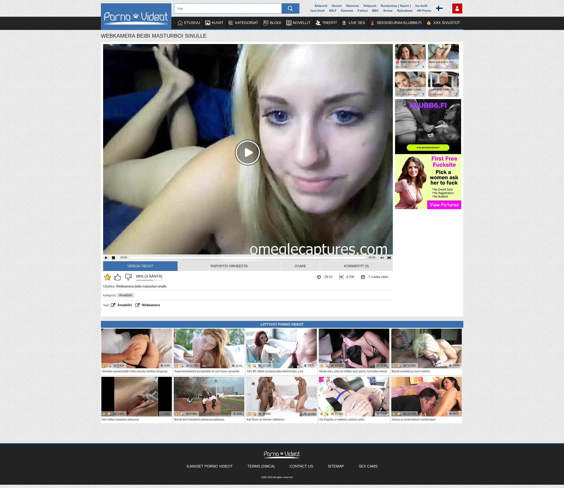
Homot (337, 5)
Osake (300, 266)
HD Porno (424, 10)
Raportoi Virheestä (229, 266)
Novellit (301, 23)
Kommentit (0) (356, 266)
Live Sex (357, 23)
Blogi (275, 23)
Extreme (347, 10)
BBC (375, 10)
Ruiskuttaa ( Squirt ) (396, 5)
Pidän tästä (118, 277)
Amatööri (125, 295)
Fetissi (363, 10)
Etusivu (192, 23)
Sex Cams (368, 466)
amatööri (124, 305)
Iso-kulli (421, 5)
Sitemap (336, 466)
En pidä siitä (127, 277)
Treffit (329, 23)
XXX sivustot (446, 23)
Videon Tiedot (140, 266)
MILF (333, 10)
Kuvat (217, 23)
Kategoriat (246, 23)
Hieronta (352, 5)
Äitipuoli (321, 5)
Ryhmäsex (405, 10)
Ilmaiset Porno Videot (210, 466)
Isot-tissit (317, 10)
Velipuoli (369, 5)
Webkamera (151, 305)
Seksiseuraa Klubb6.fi (399, 23)
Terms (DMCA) (261, 466)
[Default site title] (136, 16)
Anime (388, 10)
